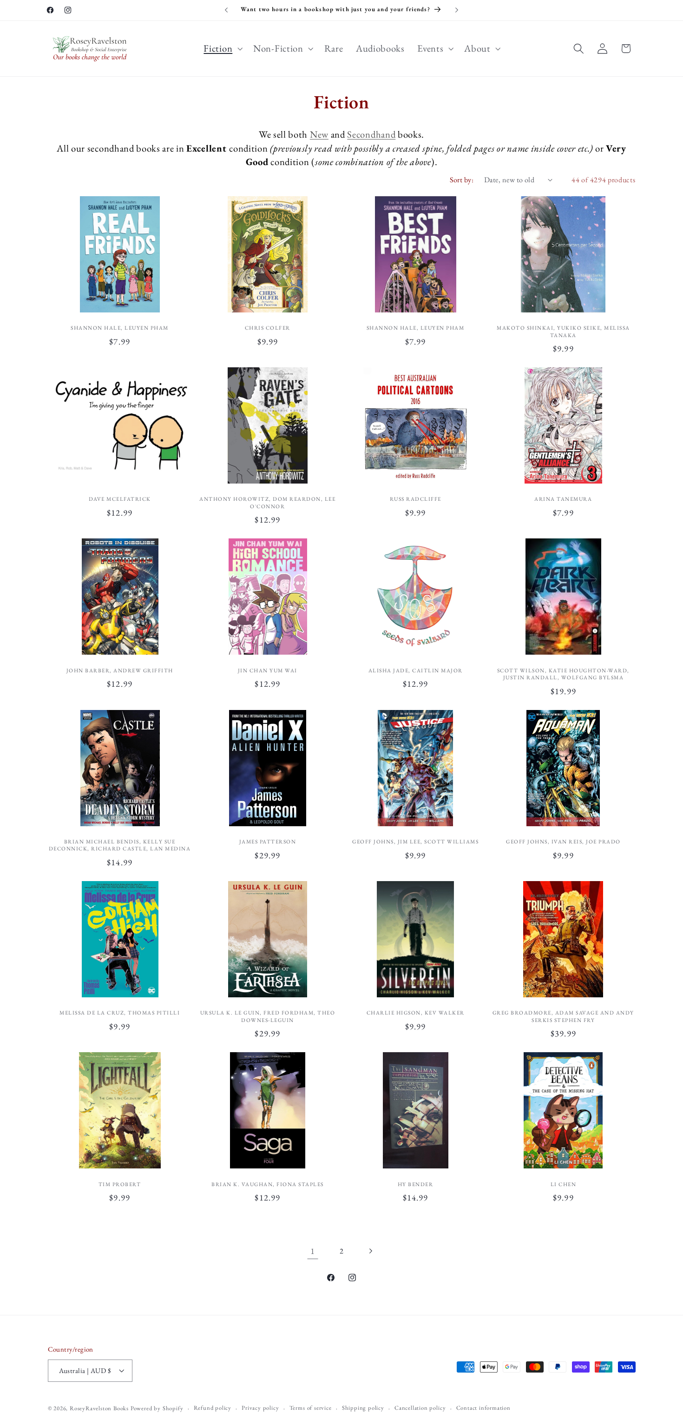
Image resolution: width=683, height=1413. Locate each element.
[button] (222, 48)
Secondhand (371, 134)
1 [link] (312, 1250)
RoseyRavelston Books (99, 1408)
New (319, 134)
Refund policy (212, 1408)
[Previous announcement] (226, 10)
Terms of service (310, 1408)
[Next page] (370, 1251)
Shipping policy (363, 1408)
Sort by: (461, 180)
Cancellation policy (420, 1408)
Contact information (483, 1408)
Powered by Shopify (157, 1408)
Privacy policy (260, 1408)
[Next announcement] (457, 10)
